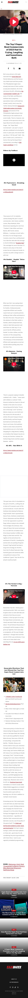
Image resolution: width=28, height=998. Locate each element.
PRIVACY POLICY (14, 993)
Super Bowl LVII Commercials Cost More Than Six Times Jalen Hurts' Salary (14, 893)
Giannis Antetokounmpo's (13, 704)
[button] (2, 2)
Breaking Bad (20, 243)
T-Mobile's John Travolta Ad (13, 696)
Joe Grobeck (14, 897)
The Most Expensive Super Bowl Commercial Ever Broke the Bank (14, 913)
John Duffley (14, 954)
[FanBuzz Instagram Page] (12, 987)
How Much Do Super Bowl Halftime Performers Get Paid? (14, 932)
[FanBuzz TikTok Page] (15, 987)
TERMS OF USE (14, 992)
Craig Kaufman (15, 916)
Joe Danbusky (11, 63)
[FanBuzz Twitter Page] (18, 987)
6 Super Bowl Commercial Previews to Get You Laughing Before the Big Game (14, 951)
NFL (1, 8)
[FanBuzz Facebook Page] (10, 987)
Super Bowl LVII (16, 76)
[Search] (26, 2)
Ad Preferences (14, 982)
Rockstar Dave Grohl (16, 782)
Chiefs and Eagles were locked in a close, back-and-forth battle (13, 825)
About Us (14, 979)
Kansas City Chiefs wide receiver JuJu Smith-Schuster (13, 108)
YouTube (11, 34)
